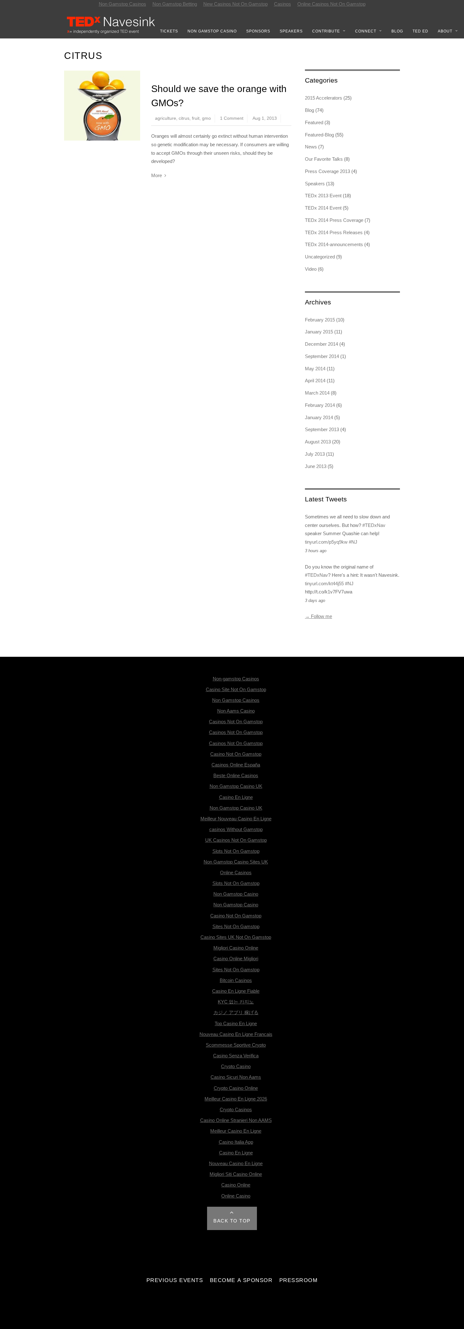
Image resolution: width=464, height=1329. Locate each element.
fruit (195, 118)
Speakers (291, 31)
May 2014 (315, 368)
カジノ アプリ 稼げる (236, 1012)
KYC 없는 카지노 (236, 1001)
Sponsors (258, 31)
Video (311, 269)
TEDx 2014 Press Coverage (334, 220)
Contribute (326, 31)
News (311, 146)
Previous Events (174, 1280)
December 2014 (321, 344)
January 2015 (319, 331)
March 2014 (317, 393)
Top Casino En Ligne (236, 1023)
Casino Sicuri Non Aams (236, 1077)
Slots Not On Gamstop (235, 851)
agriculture (165, 118)
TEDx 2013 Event (323, 195)
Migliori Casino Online (235, 948)
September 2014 (322, 356)
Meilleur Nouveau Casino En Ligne (235, 818)
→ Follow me (318, 616)
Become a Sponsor (241, 1280)
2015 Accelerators (323, 98)
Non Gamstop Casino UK (236, 786)
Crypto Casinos (236, 1109)
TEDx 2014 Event (323, 208)
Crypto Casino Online (236, 1088)
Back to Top (232, 1220)
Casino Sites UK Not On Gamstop (235, 937)
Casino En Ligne (236, 797)
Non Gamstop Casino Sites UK (236, 861)
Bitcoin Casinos (236, 980)
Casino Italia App (236, 1142)
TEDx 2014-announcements (334, 244)
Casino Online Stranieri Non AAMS (236, 1120)
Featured (314, 122)
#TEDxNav (373, 525)
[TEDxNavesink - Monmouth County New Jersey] (111, 32)
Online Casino (235, 1196)
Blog (397, 31)
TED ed (420, 31)
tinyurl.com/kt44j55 (324, 583)
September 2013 (322, 429)
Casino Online (235, 1184)
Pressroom (298, 1280)
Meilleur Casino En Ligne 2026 (236, 1098)
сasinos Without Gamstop (236, 829)
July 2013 (315, 454)
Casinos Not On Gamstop (236, 721)
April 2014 (315, 380)
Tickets (169, 31)
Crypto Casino (236, 1066)
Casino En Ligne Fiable (235, 991)
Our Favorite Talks (324, 159)
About (445, 31)
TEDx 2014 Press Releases (334, 232)
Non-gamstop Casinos (236, 678)
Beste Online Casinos (235, 775)
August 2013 (318, 441)
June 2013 (315, 466)
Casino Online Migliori (235, 958)
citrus (184, 118)
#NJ (353, 542)
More (156, 175)
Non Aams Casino (236, 711)
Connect (365, 31)
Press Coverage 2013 (327, 171)
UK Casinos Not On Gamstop (236, 840)
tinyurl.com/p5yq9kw (326, 542)
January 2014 (319, 417)
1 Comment (231, 118)
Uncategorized (320, 256)
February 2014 (320, 405)
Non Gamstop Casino (212, 31)
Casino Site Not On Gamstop (236, 689)
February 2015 (320, 319)
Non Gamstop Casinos (235, 700)
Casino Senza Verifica (236, 1055)
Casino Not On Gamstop (235, 754)
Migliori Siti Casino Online (236, 1174)
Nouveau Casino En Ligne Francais (235, 1034)
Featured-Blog (319, 134)
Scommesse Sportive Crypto (236, 1045)
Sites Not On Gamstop (235, 926)
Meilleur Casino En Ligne (235, 1131)
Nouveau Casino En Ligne (236, 1163)
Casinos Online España (235, 764)
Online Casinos (236, 872)
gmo (206, 118)
